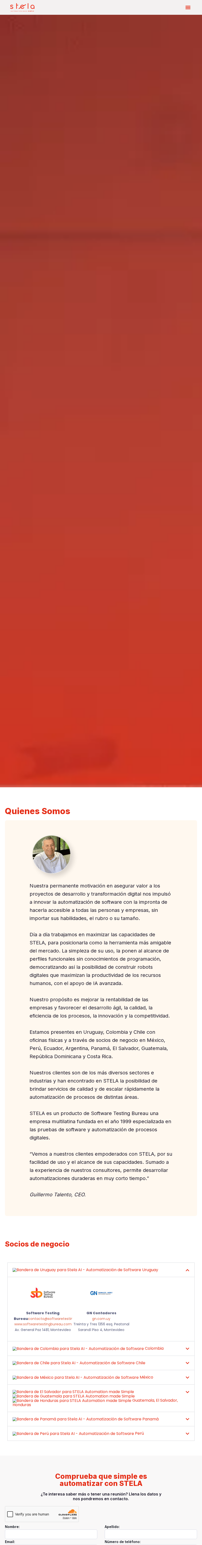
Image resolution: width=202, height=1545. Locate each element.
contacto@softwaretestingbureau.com (62, 1318)
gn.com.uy (101, 1318)
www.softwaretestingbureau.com (43, 1324)
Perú (139, 1433)
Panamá (150, 1419)
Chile (140, 1363)
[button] (188, 7)
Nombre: (12, 1527)
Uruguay (149, 1270)
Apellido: (112, 1527)
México (146, 1377)
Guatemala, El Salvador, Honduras (95, 1402)
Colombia (154, 1348)
